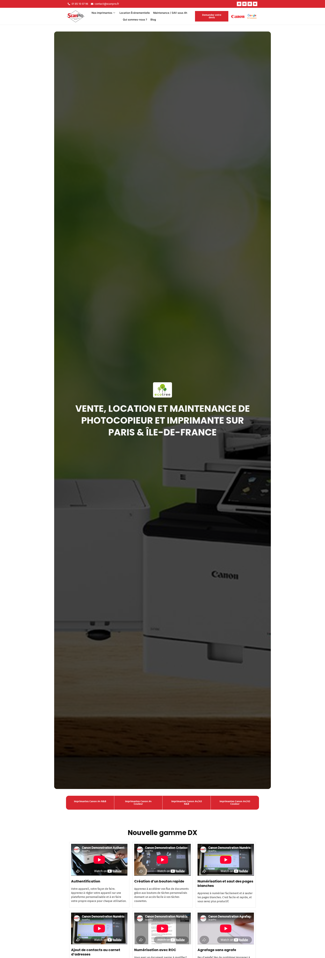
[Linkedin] (249, 4)
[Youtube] (255, 4)
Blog (153, 19)
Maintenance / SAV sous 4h (170, 12)
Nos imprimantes (102, 12)
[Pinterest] (244, 4)
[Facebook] (239, 4)
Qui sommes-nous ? (135, 19)
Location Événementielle (135, 12)
